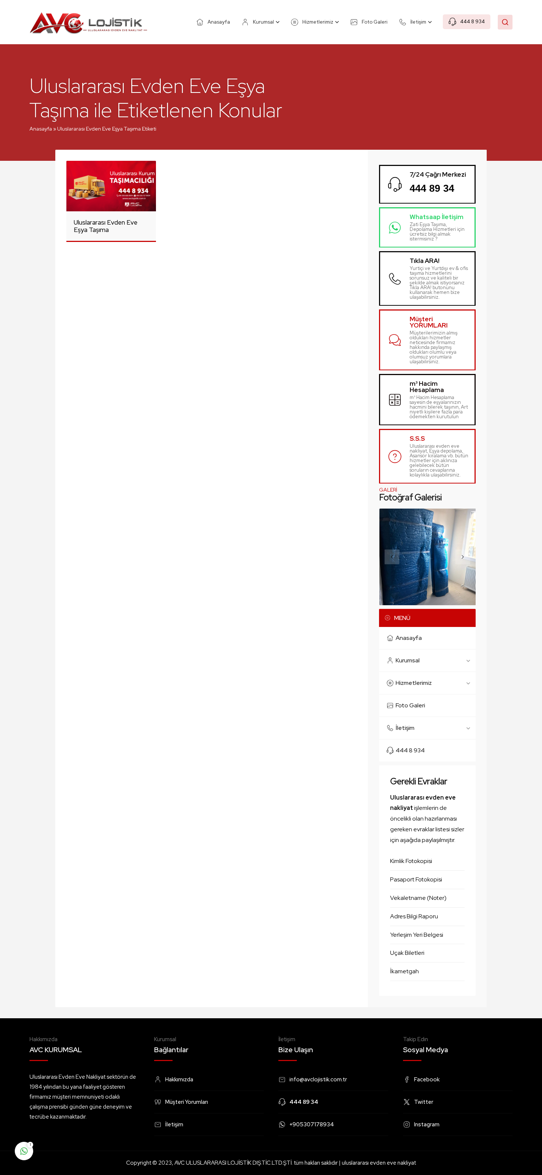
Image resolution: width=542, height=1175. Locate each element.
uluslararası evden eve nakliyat (379, 1163)
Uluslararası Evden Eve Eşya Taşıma (106, 226)
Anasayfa (40, 128)
